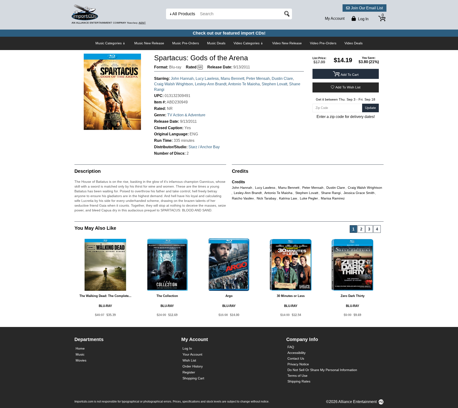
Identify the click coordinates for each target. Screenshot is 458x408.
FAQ (290, 347)
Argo (229, 296)
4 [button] (377, 229)
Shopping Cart (193, 378)
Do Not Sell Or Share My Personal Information (322, 370)
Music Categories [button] (108, 43)
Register (188, 372)
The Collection (167, 296)
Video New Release (287, 43)
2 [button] (361, 229)
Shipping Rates (298, 381)
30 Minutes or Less (291, 296)
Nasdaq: (136, 22)
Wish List (189, 360)
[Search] (286, 14)
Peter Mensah (258, 78)
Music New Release (149, 43)
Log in (363, 19)
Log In (187, 348)
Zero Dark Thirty (352, 296)
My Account (334, 18)
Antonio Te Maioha (244, 84)
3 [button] (369, 229)
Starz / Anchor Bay (204, 147)
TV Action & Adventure (186, 115)
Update (370, 108)
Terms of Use (297, 375)
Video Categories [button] (247, 43)
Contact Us (295, 358)
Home (80, 348)
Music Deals (216, 43)
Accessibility (296, 353)
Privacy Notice (298, 364)
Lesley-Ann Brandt (210, 84)
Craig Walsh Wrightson (173, 84)
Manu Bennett (232, 78)
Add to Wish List (347, 87)
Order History (192, 366)
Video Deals (353, 43)
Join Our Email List (367, 8)
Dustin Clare (282, 78)
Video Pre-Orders (323, 43)
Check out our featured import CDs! (229, 33)
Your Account (192, 354)
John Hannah (182, 78)
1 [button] (353, 229)
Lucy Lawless (207, 78)
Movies (81, 360)
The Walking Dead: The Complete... (105, 296)
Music (80, 354)
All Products (183, 13)
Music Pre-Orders (185, 43)
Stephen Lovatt (274, 84)
